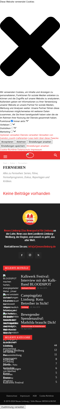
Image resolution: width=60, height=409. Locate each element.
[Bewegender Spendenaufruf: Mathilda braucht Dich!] (10, 326)
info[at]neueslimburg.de (42, 246)
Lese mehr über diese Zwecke (43, 138)
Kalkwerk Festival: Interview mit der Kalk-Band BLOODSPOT (38, 280)
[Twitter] (38, 255)
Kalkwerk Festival (28, 288)
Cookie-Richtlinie (8, 149)
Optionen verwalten (10, 135)
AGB (35, 396)
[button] (30, 46)
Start (5, 163)
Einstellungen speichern (13, 146)
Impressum (36, 149)
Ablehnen (21, 141)
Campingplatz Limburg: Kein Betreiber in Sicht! (35, 299)
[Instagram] (30, 255)
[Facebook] (22, 255)
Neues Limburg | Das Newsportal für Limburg (28, 230)
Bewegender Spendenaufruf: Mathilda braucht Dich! (38, 318)
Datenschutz (23, 149)
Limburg (25, 307)
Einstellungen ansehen (40, 141)
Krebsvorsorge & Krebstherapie (33, 326)
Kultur (12, 163)
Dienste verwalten (29, 135)
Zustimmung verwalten (12, 407)
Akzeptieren (7, 141)
